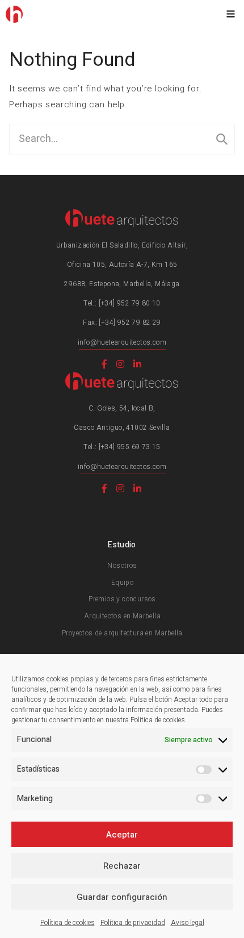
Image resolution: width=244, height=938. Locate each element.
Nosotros (122, 565)
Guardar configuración (122, 897)
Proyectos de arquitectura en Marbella (122, 633)
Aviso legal (187, 923)
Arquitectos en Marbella (122, 616)
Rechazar (122, 866)
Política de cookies (67, 923)
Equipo (122, 582)
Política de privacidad (132, 923)
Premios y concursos (122, 599)
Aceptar (122, 834)
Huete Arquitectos (14, 14)
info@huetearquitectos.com (122, 342)
